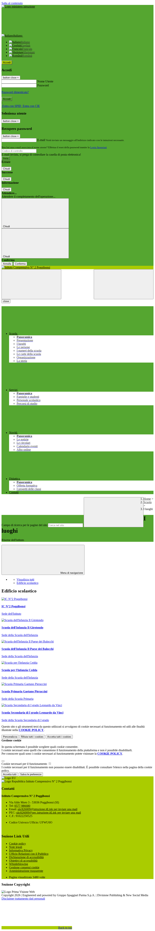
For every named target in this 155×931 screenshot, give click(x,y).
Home (147, 498)
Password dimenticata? (15, 92)
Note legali (15, 847)
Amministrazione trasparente (26, 870)
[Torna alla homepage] (77, 267)
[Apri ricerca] (123, 284)
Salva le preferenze (30, 774)
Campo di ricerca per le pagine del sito (24, 525)
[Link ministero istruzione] (18, 6)
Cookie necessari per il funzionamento (25, 763)
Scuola (147, 502)
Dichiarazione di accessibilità (26, 857)
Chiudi (6, 168)
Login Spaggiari (98, 147)
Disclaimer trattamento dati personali (23, 898)
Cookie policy (17, 843)
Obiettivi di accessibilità (23, 860)
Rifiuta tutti (32, 736)
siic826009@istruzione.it (47, 809)
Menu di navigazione (71, 572)
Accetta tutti (59, 736)
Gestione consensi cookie (24, 867)
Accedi (7, 62)
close (6, 301)
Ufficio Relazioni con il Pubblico (28, 853)
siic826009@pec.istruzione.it (48, 812)
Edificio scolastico (27, 582)
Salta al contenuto (12, 3)
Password (43, 85)
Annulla (7, 263)
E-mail (41, 140)
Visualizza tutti (25, 579)
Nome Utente (45, 81)
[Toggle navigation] (31, 284)
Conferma (20, 263)
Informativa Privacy (21, 850)
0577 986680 (22, 805)
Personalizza (10, 736)
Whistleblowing (18, 864)
